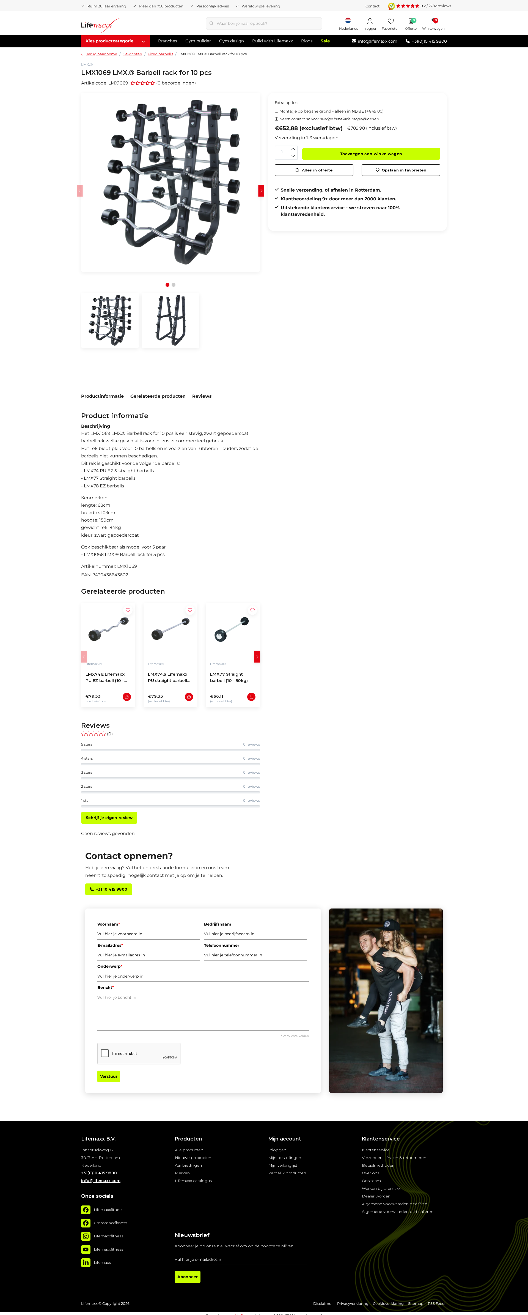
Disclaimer (323, 1304)
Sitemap (416, 1304)
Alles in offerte (316, 170)
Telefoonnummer (221, 945)
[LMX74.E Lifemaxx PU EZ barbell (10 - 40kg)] (108, 630)
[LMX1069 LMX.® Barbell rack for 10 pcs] (170, 182)
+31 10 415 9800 (111, 889)
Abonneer (187, 1276)
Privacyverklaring (353, 1304)
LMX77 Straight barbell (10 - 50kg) (229, 677)
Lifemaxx (102, 1262)
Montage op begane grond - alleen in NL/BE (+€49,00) (331, 111)
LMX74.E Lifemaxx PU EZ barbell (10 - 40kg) (105, 678)
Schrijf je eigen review (109, 817)
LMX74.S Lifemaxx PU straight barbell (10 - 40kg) (167, 678)
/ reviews (436, 6)
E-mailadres (110, 945)
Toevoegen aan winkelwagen (371, 154)
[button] (261, 191)
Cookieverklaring (388, 1304)
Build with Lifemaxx (272, 40)
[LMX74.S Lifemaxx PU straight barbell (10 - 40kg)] (171, 630)
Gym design (231, 40)
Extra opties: (286, 102)
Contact (372, 6)
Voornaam (108, 924)
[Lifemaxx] (85, 1262)
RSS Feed (436, 1304)
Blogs (306, 40)
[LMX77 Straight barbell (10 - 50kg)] (233, 630)
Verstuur (108, 1076)
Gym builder (198, 40)
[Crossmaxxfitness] (85, 1223)
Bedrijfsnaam (217, 924)
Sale (325, 40)
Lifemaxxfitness (108, 1209)
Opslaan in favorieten (404, 170)
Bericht (105, 987)
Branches (167, 40)
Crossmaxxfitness (110, 1222)
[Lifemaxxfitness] (85, 1209)
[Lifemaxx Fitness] (100, 26)
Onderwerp (109, 966)
